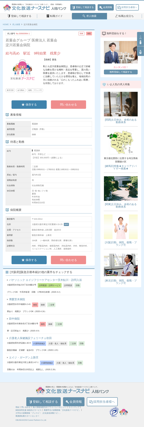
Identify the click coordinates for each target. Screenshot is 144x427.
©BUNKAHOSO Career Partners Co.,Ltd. (31, 420)
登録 (17, 407)
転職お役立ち (126, 16)
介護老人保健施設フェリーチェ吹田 (30, 338)
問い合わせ (26, 407)
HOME (6, 24)
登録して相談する (85, 7)
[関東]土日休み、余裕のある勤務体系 (121, 205)
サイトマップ (73, 407)
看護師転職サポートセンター (27, 416)
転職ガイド (56, 16)
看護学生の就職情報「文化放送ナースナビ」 (62, 410)
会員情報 (107, 7)
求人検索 (91, 16)
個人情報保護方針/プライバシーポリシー (49, 407)
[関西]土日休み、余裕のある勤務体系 (121, 121)
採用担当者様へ (129, 7)
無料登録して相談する (121, 72)
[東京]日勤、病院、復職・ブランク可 (121, 282)
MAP (66, 224)
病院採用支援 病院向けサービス (28, 410)
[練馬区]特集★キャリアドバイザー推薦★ (121, 167)
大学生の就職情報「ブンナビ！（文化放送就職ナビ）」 (38, 413)
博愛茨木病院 (17, 299)
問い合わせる (68, 104)
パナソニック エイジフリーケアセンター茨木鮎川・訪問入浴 (45, 279)
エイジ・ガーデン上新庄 (23, 357)
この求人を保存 (140, 37)
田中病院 (14, 318)
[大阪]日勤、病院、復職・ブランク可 (121, 243)
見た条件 (140, 49)
